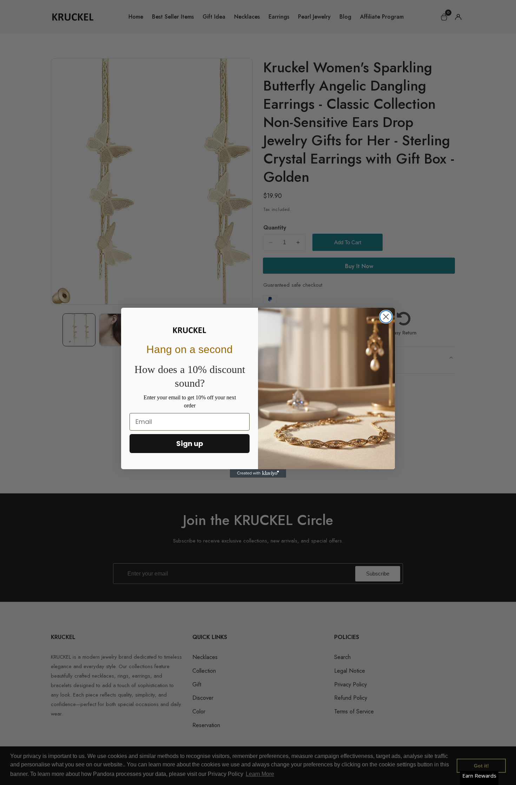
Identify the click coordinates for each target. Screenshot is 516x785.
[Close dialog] (386, 317)
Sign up (189, 443)
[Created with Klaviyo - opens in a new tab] (258, 473)
